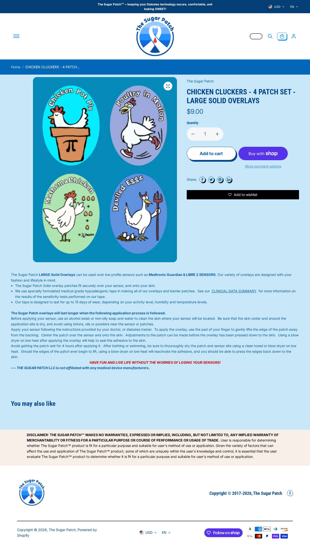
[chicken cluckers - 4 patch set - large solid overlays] (168, 86)
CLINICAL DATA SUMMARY (234, 291)
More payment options (263, 166)
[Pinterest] (220, 179)
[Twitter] (211, 179)
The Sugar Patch (62, 530)
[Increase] (217, 134)
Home (15, 67)
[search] (270, 36)
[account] (293, 36)
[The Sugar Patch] (155, 36)
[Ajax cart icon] (282, 36)
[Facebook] (202, 179)
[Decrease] (193, 134)
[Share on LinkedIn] (229, 179)
